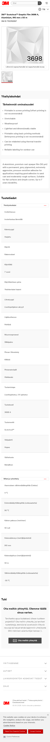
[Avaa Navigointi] (47, 3)
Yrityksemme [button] (11, 663)
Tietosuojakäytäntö (35, 700)
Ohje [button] (6, 686)
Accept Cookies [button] (35, 731)
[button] (11, 737)
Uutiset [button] (7, 671)
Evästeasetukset (18, 702)
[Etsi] (40, 3)
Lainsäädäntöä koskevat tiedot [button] (22, 679)
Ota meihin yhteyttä (27, 641)
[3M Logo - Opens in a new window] (5, 3)
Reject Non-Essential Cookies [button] (15, 731)
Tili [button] (44, 10)
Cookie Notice (9, 726)
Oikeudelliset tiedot (19, 700)
